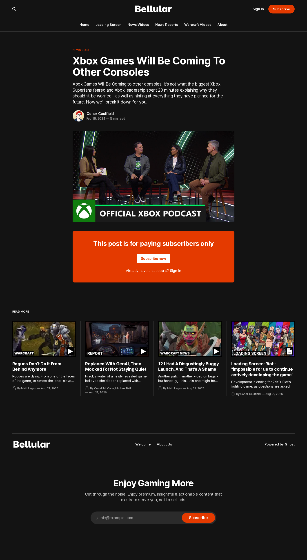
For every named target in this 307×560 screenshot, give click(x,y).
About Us (164, 444)
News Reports (166, 24)
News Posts (82, 50)
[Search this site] (14, 9)
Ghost (290, 444)
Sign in (258, 9)
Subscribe (281, 9)
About (222, 24)
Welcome (143, 444)
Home (84, 24)
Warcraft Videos (197, 24)
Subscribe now (153, 258)
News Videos (138, 24)
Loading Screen (108, 24)
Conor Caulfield (100, 113)
